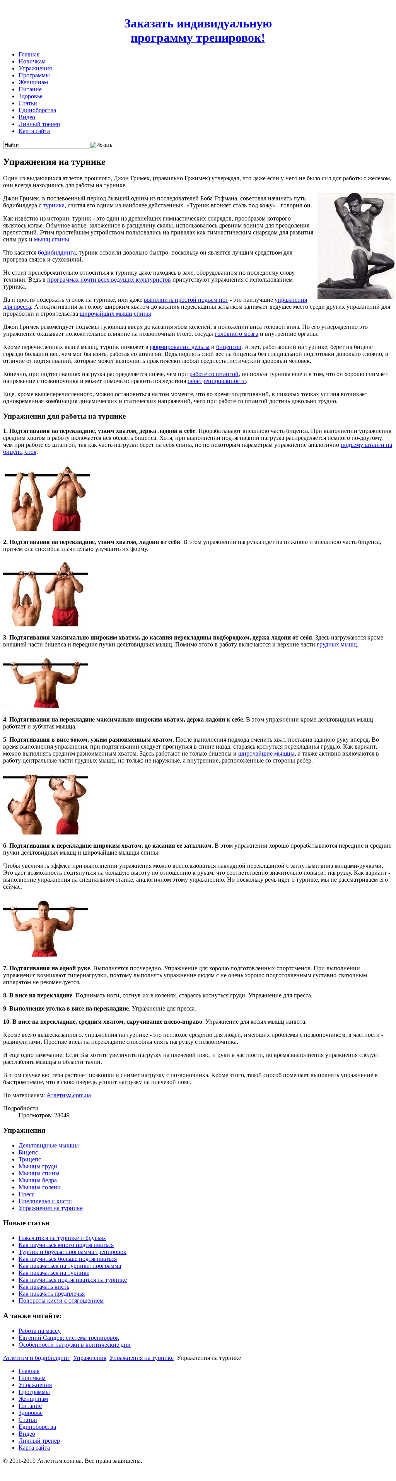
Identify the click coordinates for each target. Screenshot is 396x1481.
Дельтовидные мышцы (49, 1145)
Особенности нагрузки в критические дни (75, 1344)
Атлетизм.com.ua (68, 1095)
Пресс (26, 1194)
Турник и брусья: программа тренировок (72, 1251)
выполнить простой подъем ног (186, 299)
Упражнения (35, 68)
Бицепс (28, 1152)
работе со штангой (214, 374)
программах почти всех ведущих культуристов (109, 279)
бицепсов (228, 347)
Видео (27, 117)
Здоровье (31, 96)
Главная (29, 54)
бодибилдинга (57, 252)
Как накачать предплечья (52, 1293)
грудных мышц (337, 644)
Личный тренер (39, 124)
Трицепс (30, 1159)
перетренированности (217, 381)
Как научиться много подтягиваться (66, 1245)
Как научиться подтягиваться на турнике (73, 1279)
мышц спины (51, 239)
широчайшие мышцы (266, 753)
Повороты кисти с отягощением (61, 1300)
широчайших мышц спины (115, 313)
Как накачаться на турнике (54, 1272)
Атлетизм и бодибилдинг (36, 1357)
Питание (30, 89)
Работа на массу (40, 1330)
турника (54, 205)
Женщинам (33, 82)
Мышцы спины (39, 1173)
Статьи (28, 103)
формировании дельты (180, 347)
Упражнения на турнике (51, 1208)
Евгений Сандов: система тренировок (69, 1337)
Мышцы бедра (38, 1180)
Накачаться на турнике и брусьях (62, 1238)
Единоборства (37, 110)
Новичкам (32, 61)
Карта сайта (34, 131)
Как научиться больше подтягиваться (68, 1258)
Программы (34, 75)
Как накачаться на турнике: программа (70, 1265)
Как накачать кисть (44, 1286)
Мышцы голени (40, 1187)
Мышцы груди (38, 1166)
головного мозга (236, 333)
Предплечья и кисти (45, 1201)
